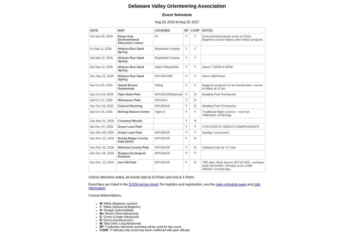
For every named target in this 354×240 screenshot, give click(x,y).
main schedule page (231, 184)
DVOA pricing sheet (143, 184)
